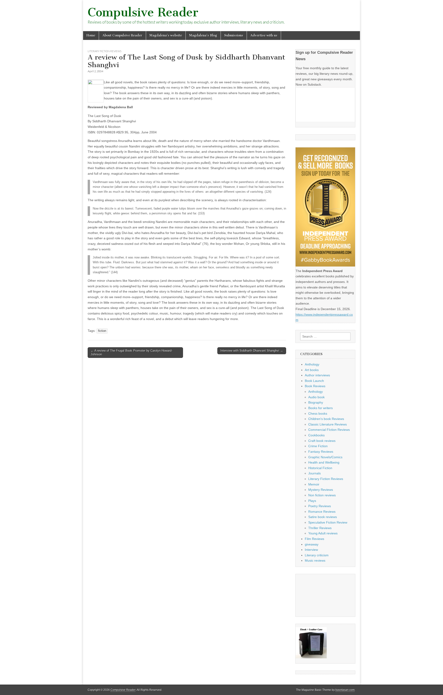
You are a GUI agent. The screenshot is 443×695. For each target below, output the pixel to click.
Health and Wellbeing (323, 462)
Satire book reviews (322, 517)
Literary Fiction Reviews (104, 51)
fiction (102, 331)
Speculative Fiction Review (327, 522)
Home (91, 35)
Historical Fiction (320, 468)
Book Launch (314, 381)
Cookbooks (316, 435)
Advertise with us (263, 35)
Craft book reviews (321, 441)
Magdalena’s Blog (203, 35)
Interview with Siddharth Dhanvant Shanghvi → (251, 350)
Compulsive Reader (143, 12)
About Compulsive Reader (122, 35)
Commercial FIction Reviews (329, 429)
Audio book (316, 397)
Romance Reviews (321, 511)
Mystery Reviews (320, 489)
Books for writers (320, 408)
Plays (312, 501)
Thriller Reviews (320, 528)
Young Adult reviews (323, 533)
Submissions (233, 35)
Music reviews (315, 560)
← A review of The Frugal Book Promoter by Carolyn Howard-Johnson (131, 352)
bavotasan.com (345, 690)
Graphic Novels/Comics (325, 457)
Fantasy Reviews (320, 451)
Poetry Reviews (319, 506)
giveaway (311, 544)
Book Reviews (315, 386)
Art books (312, 370)
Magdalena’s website (166, 35)
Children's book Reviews (326, 419)
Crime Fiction (318, 446)
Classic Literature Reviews (327, 424)
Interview (311, 549)
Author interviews (317, 375)
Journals (314, 473)
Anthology (312, 364)
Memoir (313, 484)
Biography (315, 402)
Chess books (317, 413)
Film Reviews (314, 539)
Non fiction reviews (322, 495)
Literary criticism (317, 555)
